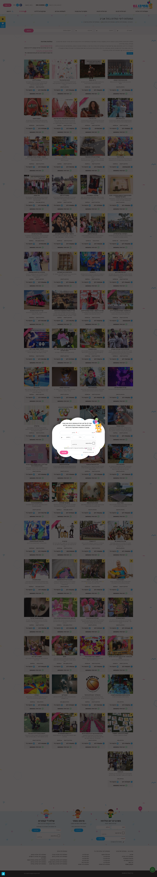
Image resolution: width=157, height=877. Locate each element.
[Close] (104, 418)
